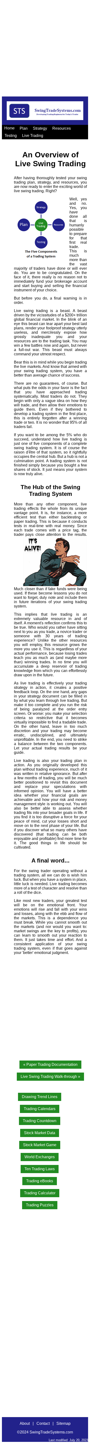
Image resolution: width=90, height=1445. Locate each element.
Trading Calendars (39, 1109)
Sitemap (63, 1423)
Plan (24, 128)
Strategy (40, 128)
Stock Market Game (39, 1145)
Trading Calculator (39, 1193)
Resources (61, 128)
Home (9, 128)
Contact (43, 1423)
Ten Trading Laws (39, 1169)
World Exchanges (39, 1157)
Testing (11, 136)
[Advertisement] (45, 47)
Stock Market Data (39, 1133)
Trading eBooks (39, 1181)
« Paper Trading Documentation (50, 1064)
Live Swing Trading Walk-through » (50, 1076)
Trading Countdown (39, 1121)
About (25, 1423)
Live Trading (32, 136)
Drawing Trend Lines (39, 1097)
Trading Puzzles (40, 1205)
